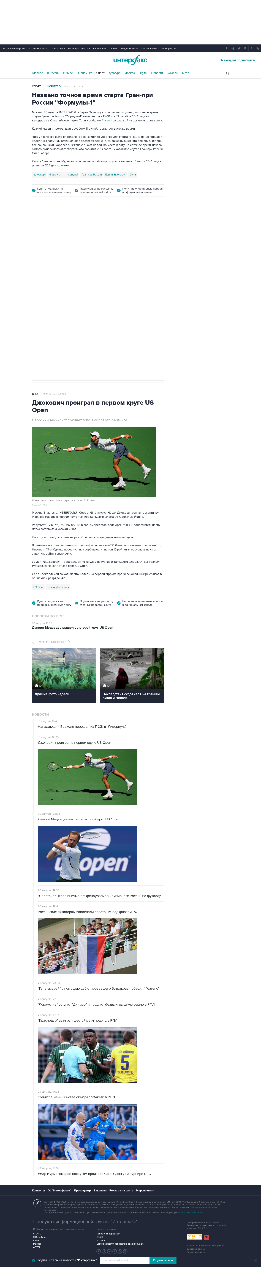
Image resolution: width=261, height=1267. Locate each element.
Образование (149, 48)
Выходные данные (196, 1249)
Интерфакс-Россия (79, 48)
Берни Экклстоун (115, 174)
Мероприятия (168, 48)
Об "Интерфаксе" (38, 48)
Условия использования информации (206, 1245)
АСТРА (36, 1247)
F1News (107, 120)
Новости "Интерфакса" (108, 1233)
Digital (143, 73)
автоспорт (39, 174)
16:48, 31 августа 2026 (54, 221)
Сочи (133, 174)
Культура (114, 73)
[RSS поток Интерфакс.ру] (120, 1251)
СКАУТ (36, 1240)
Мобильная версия (14, 48)
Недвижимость (129, 48)
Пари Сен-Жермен (61, 309)
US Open (38, 587)
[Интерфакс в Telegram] (104, 1251)
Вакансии (100, 1190)
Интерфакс (130, 60)
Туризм (113, 48)
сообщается (59, 251)
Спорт (100, 73)
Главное (37, 73)
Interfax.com (58, 48)
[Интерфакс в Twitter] (109, 1251)
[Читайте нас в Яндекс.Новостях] (98, 1251)
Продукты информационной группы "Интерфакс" (85, 1222)
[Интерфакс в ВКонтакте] (114, 1251)
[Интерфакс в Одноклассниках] (125, 1251)
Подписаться (163, 1260)
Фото (185, 73)
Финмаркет (99, 48)
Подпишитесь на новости (67, 1260)
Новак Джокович (58, 587)
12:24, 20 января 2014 (75, 86)
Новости (157, 73)
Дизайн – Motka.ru (196, 1252)
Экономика (84, 73)
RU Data (100, 1240)
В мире (68, 73)
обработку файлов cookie (190, 1212)
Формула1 (72, 174)
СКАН (99, 1237)
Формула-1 (54, 86)
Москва (129, 73)
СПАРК (37, 1233)
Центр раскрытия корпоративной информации (120, 1243)
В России (53, 73)
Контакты (38, 1190)
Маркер (37, 1243)
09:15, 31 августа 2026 (54, 394)
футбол (80, 309)
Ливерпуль (40, 309)
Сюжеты (172, 73)
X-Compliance (40, 1237)
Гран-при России (91, 174)
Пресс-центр (82, 1190)
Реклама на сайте (121, 1190)
